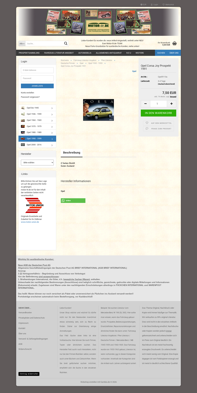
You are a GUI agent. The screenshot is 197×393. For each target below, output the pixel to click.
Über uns (174, 53)
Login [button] (155, 5)
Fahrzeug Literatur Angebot (59, 53)
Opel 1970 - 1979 (33, 126)
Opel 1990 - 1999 (33, 138)
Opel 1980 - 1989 (33, 132)
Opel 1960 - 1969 (33, 120)
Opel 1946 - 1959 (33, 114)
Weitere (140, 53)
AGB (20, 344)
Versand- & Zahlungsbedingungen (33, 339)
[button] (143, 4)
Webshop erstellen (88, 382)
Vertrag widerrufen (29, 374)
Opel (134, 71)
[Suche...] (66, 43)
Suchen (161, 53)
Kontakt (21, 328)
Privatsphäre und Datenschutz (31, 318)
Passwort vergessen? (30, 97)
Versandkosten (25, 312)
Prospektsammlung (29, 53)
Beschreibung (71, 152)
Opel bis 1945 (32, 108)
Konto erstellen (27, 92)
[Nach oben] (188, 388)
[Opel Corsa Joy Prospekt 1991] (98, 104)
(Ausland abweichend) (166, 84)
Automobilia (84, 53)
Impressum (23, 323)
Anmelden (37, 86)
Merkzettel (169, 5)
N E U (128, 53)
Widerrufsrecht (25, 349)
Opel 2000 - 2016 (33, 144)
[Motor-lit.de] (98, 22)
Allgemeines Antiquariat (109, 53)
